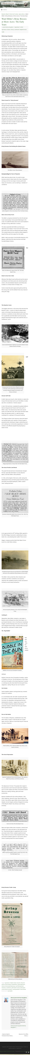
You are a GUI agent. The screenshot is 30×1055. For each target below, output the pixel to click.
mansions (4, 987)
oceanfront (8, 987)
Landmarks (16, 29)
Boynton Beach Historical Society (10, 14)
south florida (23, 989)
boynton (19, 982)
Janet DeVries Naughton (8, 27)
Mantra (22, 1051)
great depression (21, 984)
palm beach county (16, 987)
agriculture (7, 982)
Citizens (8, 29)
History (12, 29)
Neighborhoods (23, 29)
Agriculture (21, 14)
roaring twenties (16, 989)
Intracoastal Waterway (10, 986)
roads (3, 32)
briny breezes (8, 984)
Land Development (19, 986)
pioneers (10, 989)
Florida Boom (14, 984)
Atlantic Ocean (13, 982)
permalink (10, 991)
